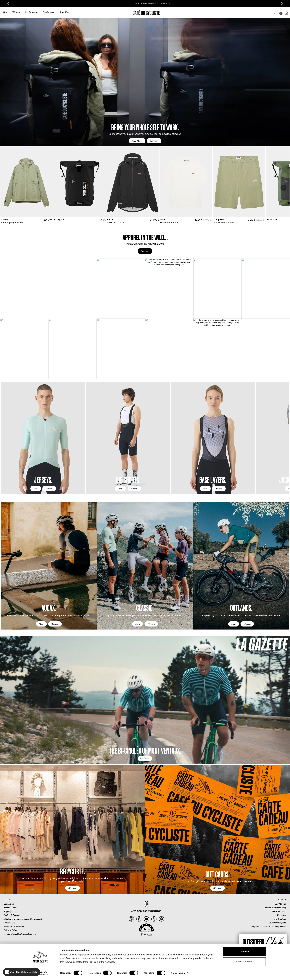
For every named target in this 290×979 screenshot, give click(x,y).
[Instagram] (131, 919)
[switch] (107, 973)
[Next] (283, 188)
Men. (35, 488)
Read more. (145, 758)
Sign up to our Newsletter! (146, 910)
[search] (274, 12)
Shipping (7, 911)
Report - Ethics (10, 907)
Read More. (137, 141)
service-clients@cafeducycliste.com (20, 934)
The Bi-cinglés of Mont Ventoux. (145, 750)
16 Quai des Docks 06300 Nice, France (268, 926)
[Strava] (154, 919)
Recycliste (281, 915)
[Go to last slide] (8, 3)
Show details (178, 973)
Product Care (10, 922)
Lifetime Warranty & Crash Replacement (23, 919)
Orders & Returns (12, 915)
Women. (49, 488)
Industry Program (277, 922)
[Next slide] (282, 3)
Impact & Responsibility (275, 907)
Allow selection (244, 961)
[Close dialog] (283, 937)
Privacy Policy (10, 930)
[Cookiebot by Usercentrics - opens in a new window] (40, 973)
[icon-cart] (286, 12)
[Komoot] (161, 919)
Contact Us (9, 904)
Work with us (280, 919)
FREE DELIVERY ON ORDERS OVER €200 (145, 3)
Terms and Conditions (14, 926)
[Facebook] (139, 919)
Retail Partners (279, 911)
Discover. (154, 141)
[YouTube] (146, 919)
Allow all (244, 951)
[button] (146, 929)
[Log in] (280, 12)
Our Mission (280, 904)
